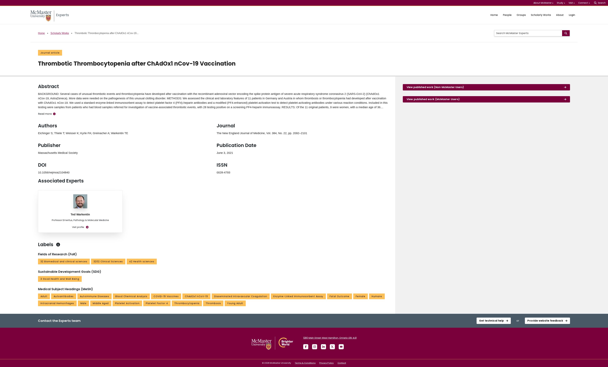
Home (494, 15)
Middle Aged (101, 303)
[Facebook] (305, 346)
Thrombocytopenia (186, 303)
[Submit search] (566, 33)
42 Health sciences (141, 261)
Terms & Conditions (305, 362)
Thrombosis (213, 303)
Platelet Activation (127, 303)
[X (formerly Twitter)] (332, 346)
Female (360, 296)
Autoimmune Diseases (94, 296)
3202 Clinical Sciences (108, 261)
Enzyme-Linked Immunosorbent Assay (298, 296)
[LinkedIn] (323, 346)
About (560, 15)
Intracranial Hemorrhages (57, 303)
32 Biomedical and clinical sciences (64, 261)
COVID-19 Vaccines (166, 296)
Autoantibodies (64, 296)
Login (572, 15)
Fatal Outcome (339, 296)
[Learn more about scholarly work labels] (58, 244)
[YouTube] (341, 346)
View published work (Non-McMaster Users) (435, 87)
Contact (342, 362)
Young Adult (235, 303)
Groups (521, 15)
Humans (377, 296)
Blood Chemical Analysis (131, 296)
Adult (44, 296)
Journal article (50, 52)
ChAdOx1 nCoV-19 (196, 296)
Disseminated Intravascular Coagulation (240, 296)
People (507, 15)
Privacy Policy (326, 362)
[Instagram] (314, 346)
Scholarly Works (541, 15)
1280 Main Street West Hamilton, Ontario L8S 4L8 (330, 338)
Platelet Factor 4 (157, 303)
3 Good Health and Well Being (60, 279)
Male (83, 303)
